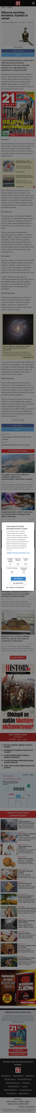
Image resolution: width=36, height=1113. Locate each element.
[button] (18, 553)
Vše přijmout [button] (18, 578)
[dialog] (18, 556)
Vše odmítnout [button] (18, 583)
